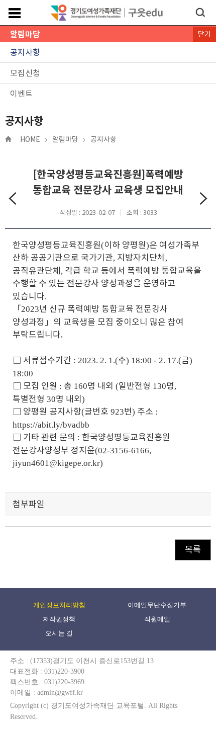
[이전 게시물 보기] (12, 200)
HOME (30, 139)
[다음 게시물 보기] (203, 200)
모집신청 (25, 73)
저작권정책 (59, 619)
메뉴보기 (15, 13)
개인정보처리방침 (59, 605)
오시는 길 (59, 633)
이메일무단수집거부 (157, 605)
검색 (200, 12)
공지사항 (25, 52)
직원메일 (157, 619)
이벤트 (21, 94)
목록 (193, 549)
